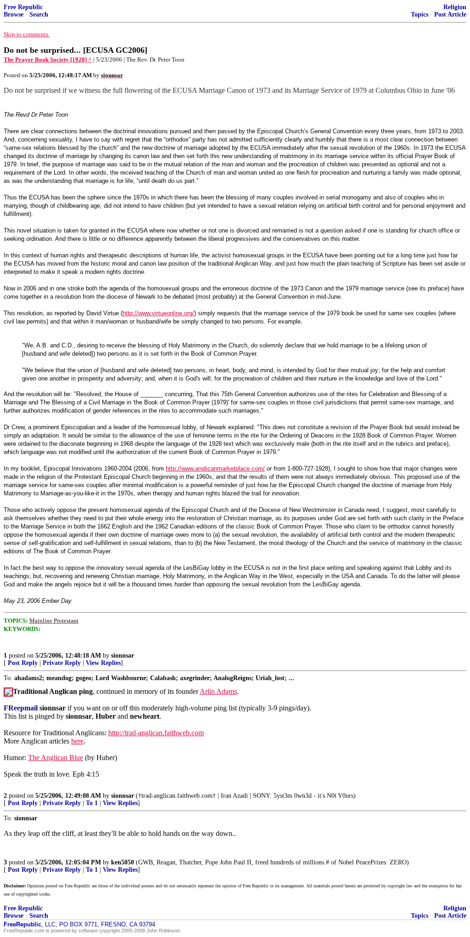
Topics (419, 14)
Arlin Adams (218, 691)
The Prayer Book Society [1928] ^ (48, 59)
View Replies (103, 662)
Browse (13, 14)
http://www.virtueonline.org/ (158, 313)
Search (38, 14)
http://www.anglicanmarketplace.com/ (215, 468)
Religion (454, 7)
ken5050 (122, 862)
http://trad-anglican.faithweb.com (156, 733)
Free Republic (23, 7)
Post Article (450, 14)
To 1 (92, 803)
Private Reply (62, 662)
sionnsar (122, 655)
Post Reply (23, 662)
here (77, 741)
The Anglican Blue (55, 757)
